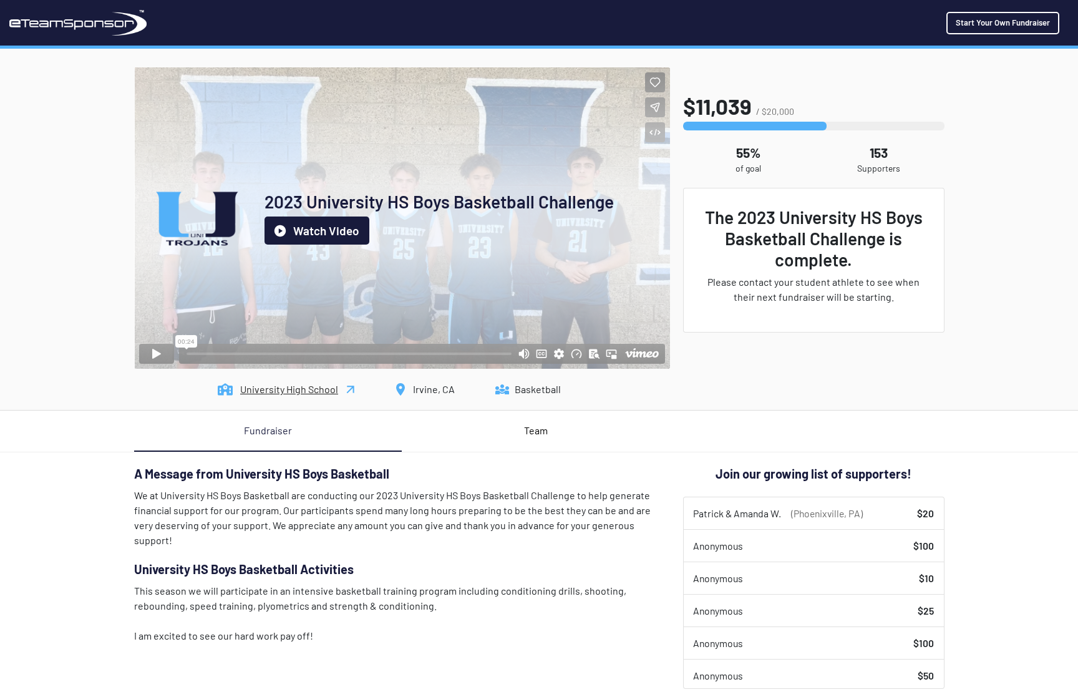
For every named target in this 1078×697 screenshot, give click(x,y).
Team (536, 430)
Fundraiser (268, 430)
